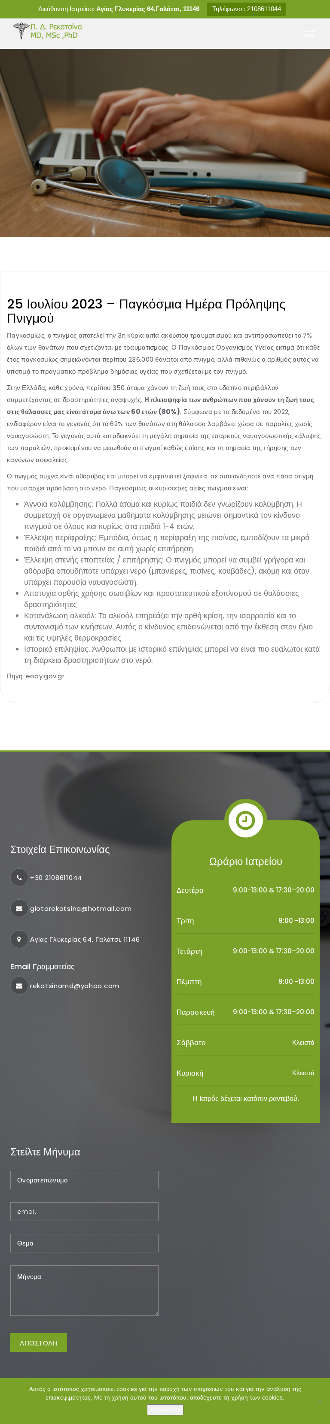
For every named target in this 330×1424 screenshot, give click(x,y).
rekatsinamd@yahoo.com (74, 985)
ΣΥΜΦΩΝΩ (165, 1409)
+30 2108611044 (56, 877)
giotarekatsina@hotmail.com (81, 908)
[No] (319, 1401)
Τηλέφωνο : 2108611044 (246, 8)
